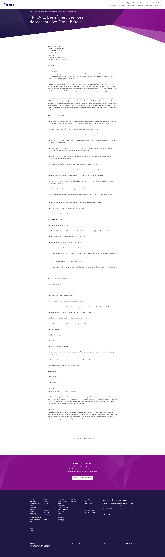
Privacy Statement (38, 545)
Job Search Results (43, 11)
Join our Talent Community (82, 477)
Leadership (33, 507)
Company (113, 6)
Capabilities (131, 6)
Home (31, 11)
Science (46, 517)
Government (47, 508)
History (31, 530)
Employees (136, 3)
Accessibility (103, 544)
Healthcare (46, 510)
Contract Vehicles (34, 526)
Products (67, 544)
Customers (75, 544)
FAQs (86, 508)
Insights (140, 6)
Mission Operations (62, 509)
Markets (122, 6)
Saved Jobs (158, 6)
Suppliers (129, 3)
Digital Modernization (61, 504)
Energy (45, 506)
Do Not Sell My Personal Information (39, 546)
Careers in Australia (90, 510)
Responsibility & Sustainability (34, 514)
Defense (46, 503)
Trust (31, 545)
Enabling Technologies (61, 516)
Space (45, 519)
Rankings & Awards (35, 519)
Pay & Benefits (89, 503)
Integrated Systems (62, 507)
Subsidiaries (33, 524)
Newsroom (143, 3)
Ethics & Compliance (35, 517)
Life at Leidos (88, 501)
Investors (149, 3)
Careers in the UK (90, 512)
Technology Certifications (61, 520)
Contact (160, 3)
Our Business (33, 501)
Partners (32, 521)
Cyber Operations (62, 501)
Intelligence (47, 514)
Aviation (46, 501)
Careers (149, 6)
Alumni (87, 506)
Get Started (107, 514)
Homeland (46, 512)
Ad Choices (47, 545)
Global (155, 3)
